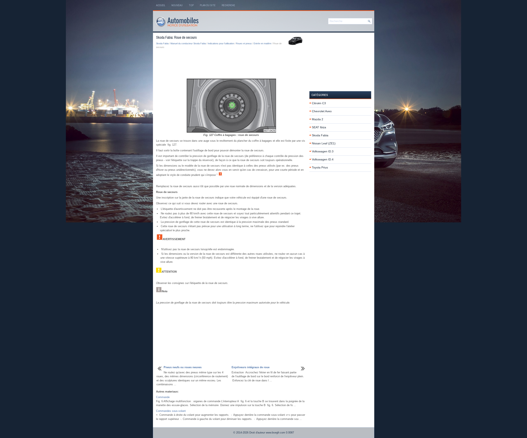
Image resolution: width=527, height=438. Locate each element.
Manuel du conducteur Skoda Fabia (188, 43)
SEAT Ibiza (319, 127)
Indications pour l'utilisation (221, 43)
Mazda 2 (317, 119)
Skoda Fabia (162, 43)
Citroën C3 (319, 103)
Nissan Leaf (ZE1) (324, 143)
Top (191, 5)
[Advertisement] (231, 63)
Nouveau (177, 5)
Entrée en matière (262, 43)
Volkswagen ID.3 (322, 151)
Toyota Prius (320, 167)
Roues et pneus (244, 43)
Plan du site (208, 5)
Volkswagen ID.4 (322, 159)
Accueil (160, 5)
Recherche (228, 5)
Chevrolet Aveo (322, 111)
